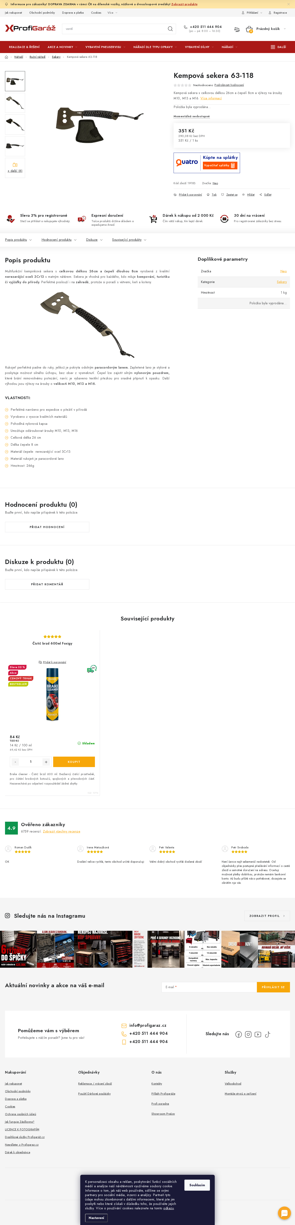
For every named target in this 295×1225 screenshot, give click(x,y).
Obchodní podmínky (42, 13)
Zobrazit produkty (184, 4)
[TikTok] (267, 1034)
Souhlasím (197, 1185)
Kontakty (157, 1084)
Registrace (280, 13)
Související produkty (126, 239)
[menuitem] (24, 47)
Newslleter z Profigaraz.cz (22, 1145)
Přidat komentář (47, 584)
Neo (215, 183)
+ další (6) (15, 171)
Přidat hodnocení (47, 527)
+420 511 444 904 (205, 27)
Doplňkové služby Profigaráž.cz (25, 1137)
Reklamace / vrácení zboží (95, 1084)
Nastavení (96, 1218)
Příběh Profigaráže (163, 1094)
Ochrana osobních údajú (20, 1114)
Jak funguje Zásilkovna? (20, 1122)
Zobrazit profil (264, 916)
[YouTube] (258, 1034)
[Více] (278, 47)
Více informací (211, 98)
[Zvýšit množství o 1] (46, 762)
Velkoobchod (233, 1084)
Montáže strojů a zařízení (240, 1094)
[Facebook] (238, 1034)
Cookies (96, 13)
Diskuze (92, 239)
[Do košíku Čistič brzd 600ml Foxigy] (74, 762)
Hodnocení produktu (57, 239)
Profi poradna (160, 1104)
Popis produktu (16, 239)
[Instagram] (248, 1034)
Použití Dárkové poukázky (94, 1094)
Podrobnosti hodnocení (229, 85)
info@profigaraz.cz (147, 1025)
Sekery (282, 282)
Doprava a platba (73, 13)
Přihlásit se (273, 987)
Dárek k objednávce (17, 1152)
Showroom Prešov (163, 1114)
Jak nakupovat (13, 13)
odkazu (168, 1208)
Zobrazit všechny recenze (61, 831)
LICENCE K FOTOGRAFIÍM (22, 1129)
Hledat (170, 29)
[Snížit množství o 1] (15, 762)
